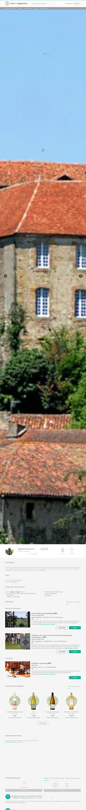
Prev (5, 275)
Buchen (75, 627)
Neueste (46, 778)
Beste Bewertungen (59, 778)
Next (80, 275)
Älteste (51, 778)
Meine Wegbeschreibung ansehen (14, 742)
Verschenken (62, 627)
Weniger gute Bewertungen (72, 778)
